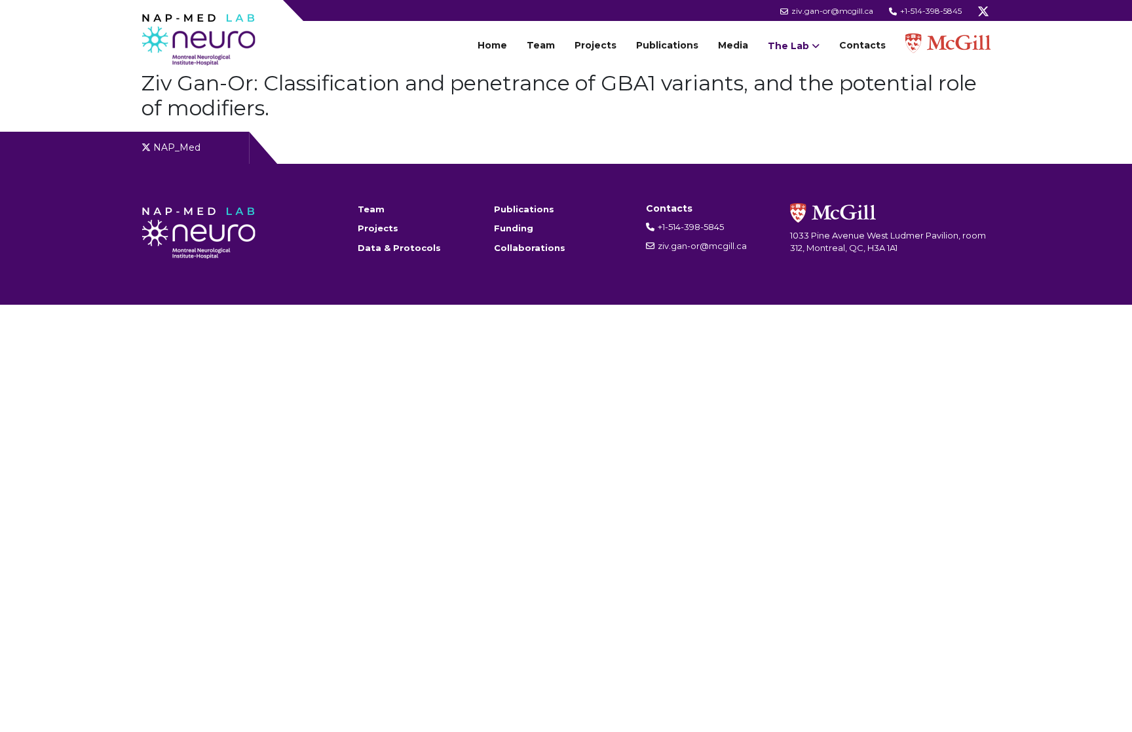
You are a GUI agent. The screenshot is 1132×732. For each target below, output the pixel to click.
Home (492, 45)
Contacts (862, 45)
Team (541, 45)
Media (733, 45)
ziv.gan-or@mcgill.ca (831, 11)
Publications (667, 45)
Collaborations (529, 247)
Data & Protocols (399, 247)
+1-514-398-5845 (930, 11)
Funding (513, 228)
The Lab (788, 46)
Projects (595, 45)
